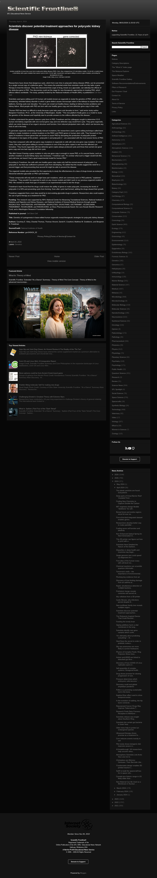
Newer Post (14, 256)
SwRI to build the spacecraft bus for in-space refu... (128, 772)
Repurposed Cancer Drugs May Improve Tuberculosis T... (128, 707)
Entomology (116, 236)
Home (57, 256)
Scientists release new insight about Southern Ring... (127, 718)
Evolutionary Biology (120, 252)
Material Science (118, 285)
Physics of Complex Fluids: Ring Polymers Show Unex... (128, 653)
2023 (117, 799)
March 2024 (121, 788)
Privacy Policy (43, 236)
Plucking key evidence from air (128, 577)
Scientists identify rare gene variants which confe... (127, 631)
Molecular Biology (119, 305)
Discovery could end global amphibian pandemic (126, 685)
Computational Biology (120, 204)
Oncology (115, 325)
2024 (117, 481)
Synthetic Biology (118, 405)
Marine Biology (117, 281)
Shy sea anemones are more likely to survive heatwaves (127, 648)
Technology (116, 409)
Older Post (99, 256)
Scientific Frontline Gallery (122, 79)
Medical (115, 289)
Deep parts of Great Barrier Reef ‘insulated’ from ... (129, 497)
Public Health (117, 369)
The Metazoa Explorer (120, 71)
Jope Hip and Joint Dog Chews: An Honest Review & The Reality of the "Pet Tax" (50, 349)
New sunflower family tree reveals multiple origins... (129, 606)
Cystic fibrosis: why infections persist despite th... (127, 601)
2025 (117, 478)
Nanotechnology (118, 313)
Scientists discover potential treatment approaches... (127, 612)
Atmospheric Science (120, 148)
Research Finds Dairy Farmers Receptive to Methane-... (128, 712)
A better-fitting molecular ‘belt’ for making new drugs (39, 385)
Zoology (115, 434)
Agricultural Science (119, 124)
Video (114, 417)
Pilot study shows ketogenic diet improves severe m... (128, 745)
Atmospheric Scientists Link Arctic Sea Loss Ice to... (129, 756)
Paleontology (117, 333)
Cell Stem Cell (32, 213)
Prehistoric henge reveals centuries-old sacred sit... (126, 592)
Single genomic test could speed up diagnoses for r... (128, 556)
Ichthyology (116, 273)
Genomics (116, 265)
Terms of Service (58, 236)
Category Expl (117, 192)
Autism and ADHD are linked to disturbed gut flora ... (128, 658)
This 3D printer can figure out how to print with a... (129, 540)
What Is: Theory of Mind (20, 275)
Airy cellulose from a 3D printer (128, 597)
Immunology (116, 277)
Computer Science (119, 212)
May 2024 (121, 484)
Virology (115, 421)
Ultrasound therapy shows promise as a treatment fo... (127, 734)
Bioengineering (118, 164)
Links (114, 111)
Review (115, 381)
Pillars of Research (119, 87)
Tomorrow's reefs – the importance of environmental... (129, 573)
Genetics (18, 244)
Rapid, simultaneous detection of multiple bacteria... (129, 587)
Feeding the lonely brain (125, 622)
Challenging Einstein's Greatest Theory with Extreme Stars (41, 397)
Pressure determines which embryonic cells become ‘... (127, 680)
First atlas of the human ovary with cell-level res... (127, 562)
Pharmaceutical (118, 341)
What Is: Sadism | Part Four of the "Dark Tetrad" (37, 409)
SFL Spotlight (117, 389)
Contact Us (70, 236)
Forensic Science (118, 256)
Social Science (117, 393)
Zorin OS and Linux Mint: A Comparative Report (37, 361)
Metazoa (115, 293)
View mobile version (56, 261)
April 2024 (121, 488)
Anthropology (117, 128)
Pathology (116, 337)
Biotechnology (117, 184)
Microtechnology (118, 301)
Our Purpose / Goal (119, 91)
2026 (117, 474)
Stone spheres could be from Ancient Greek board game (41, 373)
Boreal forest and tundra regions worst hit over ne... (128, 513)
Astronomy (116, 140)
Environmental (117, 240)
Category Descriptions (120, 63)
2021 (117, 806)
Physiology (116, 353)
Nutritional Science (119, 321)
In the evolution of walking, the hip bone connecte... (129, 702)
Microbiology (117, 297)
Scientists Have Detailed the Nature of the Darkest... (127, 546)
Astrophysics (117, 144)
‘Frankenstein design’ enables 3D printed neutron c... (129, 767)
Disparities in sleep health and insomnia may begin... (127, 551)
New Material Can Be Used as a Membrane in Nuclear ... (128, 783)
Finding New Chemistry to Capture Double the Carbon (127, 502)
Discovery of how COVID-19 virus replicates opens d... (129, 664)
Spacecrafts (116, 401)
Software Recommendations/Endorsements (129, 83)
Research (115, 377)
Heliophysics (117, 269)
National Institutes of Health (32, 228)
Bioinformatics (117, 168)
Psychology (116, 365)
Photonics (115, 345)
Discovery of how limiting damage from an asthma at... (129, 581)
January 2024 (122, 795)
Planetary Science (119, 357)
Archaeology (117, 132)
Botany (114, 188)
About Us (115, 99)
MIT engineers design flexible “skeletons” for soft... (127, 508)
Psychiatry (116, 361)
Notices (115, 59)
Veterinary (116, 413)
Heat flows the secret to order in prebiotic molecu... (128, 642)
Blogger (83, 873)
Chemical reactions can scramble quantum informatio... (129, 567)
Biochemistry (117, 160)
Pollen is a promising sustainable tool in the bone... (129, 691)
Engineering (116, 232)
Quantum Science (119, 373)
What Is (115, 426)
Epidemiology (117, 244)
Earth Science (117, 224)
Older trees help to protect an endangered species (127, 729)
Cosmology (116, 220)
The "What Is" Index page (122, 67)
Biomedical (116, 176)
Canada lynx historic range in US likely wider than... (129, 777)
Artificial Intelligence (119, 136)
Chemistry (116, 200)
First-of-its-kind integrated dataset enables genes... (129, 518)
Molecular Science (119, 309)
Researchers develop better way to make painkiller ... (128, 524)
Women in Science (119, 429)
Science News (117, 385)
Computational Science (121, 208)
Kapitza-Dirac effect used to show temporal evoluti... (129, 696)
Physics (115, 349)
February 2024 (123, 791)
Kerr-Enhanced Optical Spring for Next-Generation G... (129, 535)
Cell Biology (116, 196)
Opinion (115, 329)
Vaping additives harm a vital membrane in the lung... (127, 626)
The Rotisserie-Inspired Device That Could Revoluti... (128, 617)
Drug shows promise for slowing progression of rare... (128, 675)
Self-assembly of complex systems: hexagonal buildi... (127, 669)
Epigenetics (116, 249)
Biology (115, 172)
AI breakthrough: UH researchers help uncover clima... (129, 750)
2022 (117, 802)
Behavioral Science (119, 156)
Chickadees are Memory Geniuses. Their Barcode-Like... (129, 761)
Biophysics (116, 180)
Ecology (115, 228)
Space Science (117, 397)
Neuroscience (117, 317)
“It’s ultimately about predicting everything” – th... (128, 637)
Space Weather (118, 75)
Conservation (117, 216)
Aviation (115, 152)
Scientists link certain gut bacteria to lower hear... (129, 723)
